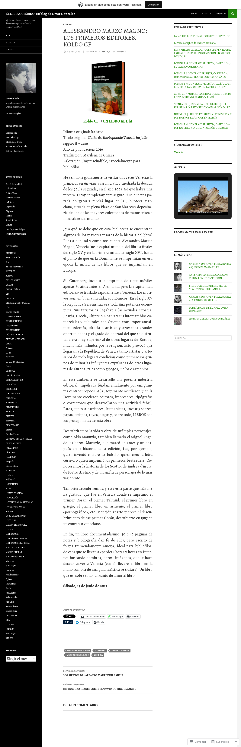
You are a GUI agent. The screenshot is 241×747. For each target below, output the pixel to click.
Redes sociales (12, 597)
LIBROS (9, 529)
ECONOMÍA (11, 402)
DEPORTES (11, 384)
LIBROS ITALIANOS (120, 650)
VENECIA (98, 655)
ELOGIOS (10, 411)
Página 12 (10, 211)
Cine (7, 307)
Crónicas (9, 348)
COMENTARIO (12, 311)
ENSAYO (10, 416)
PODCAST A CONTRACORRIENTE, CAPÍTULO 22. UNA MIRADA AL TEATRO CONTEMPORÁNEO (201, 75)
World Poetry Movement (16, 233)
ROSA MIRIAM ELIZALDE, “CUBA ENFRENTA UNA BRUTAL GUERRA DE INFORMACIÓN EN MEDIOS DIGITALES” (202, 53)
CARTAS (10, 284)
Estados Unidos (12, 434)
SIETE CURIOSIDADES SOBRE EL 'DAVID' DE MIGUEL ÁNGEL (208, 287)
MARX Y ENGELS (14, 552)
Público (9, 215)
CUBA (8, 352)
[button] (194, 205)
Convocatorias (12, 325)
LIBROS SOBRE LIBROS (77, 655)
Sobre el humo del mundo (16, 146)
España (9, 429)
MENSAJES (11, 565)
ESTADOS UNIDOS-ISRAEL (19, 438)
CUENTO (10, 357)
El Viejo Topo (11, 193)
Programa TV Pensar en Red (193, 232)
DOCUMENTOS (13, 393)
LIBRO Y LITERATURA (16, 524)
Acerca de (206, 13)
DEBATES (10, 370)
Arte (7, 262)
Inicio (194, 13)
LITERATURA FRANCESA (18, 542)
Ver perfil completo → (15, 113)
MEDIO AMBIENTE (15, 556)
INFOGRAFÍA (12, 497)
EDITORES (100, 650)
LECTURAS (11, 520)
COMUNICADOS (13, 316)
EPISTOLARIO (12, 425)
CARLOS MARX (13, 280)
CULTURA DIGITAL (15, 361)
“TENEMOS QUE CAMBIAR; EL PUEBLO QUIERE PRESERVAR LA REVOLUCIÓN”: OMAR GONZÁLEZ (202, 105)
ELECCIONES (12, 407)
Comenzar (153, 4)
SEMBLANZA (12, 606)
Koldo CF (91, 121)
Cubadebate (11, 188)
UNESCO (10, 629)
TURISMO (10, 624)
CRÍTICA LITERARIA (15, 339)
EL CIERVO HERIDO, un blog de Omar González (40, 14)
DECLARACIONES (14, 379)
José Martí (10, 511)
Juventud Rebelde (13, 197)
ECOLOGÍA (11, 398)
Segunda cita (11, 132)
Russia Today (11, 220)
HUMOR (10, 488)
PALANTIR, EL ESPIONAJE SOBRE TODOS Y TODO (202, 36)
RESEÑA (67, 24)
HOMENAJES (12, 484)
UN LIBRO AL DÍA (117, 121)
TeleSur (9, 224)
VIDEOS (9, 638)
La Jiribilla (10, 202)
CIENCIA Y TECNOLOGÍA (18, 302)
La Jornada (10, 206)
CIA (7, 293)
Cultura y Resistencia (15, 150)
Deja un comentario (116, 51)
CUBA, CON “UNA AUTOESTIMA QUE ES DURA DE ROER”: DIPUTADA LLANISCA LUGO (202, 95)
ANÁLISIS (11, 253)
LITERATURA (12, 533)
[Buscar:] (203, 338)
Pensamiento (11, 583)
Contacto (221, 13)
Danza (8, 366)
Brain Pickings (12, 137)
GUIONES (10, 470)
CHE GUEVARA (13, 289)
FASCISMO (11, 452)
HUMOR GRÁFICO (14, 493)
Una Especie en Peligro (15, 229)
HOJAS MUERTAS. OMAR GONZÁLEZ (209, 318)
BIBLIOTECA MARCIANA (78, 650)
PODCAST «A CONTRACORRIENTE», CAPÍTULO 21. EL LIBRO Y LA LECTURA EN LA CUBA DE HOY (202, 85)
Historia (9, 475)
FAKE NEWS (12, 447)
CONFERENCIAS (14, 321)
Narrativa (10, 570)
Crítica (8, 343)
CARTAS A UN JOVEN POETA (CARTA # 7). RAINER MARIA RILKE (210, 298)
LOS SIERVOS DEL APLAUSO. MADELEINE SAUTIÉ (93, 673)
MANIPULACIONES (15, 547)
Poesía (8, 588)
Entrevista (10, 420)
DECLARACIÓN (13, 375)
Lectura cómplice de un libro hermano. (195, 43)
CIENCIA (10, 298)
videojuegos (10, 633)
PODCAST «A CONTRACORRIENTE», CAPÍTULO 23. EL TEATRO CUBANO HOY (202, 65)
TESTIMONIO (12, 615)
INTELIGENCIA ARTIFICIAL (19, 502)
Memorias (10, 561)
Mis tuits (178, 152)
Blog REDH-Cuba (14, 141)
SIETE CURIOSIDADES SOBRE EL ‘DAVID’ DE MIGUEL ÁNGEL (99, 687)
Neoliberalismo (12, 574)
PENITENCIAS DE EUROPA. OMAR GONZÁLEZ (208, 309)
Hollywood (10, 479)
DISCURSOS (12, 388)
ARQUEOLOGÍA (13, 257)
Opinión (9, 579)
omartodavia (92, 51)
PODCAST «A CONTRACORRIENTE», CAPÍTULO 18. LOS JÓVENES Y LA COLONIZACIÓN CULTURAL (202, 126)
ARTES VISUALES (14, 266)
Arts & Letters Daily (14, 184)
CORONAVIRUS (13, 330)
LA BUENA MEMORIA (16, 515)
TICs (8, 619)
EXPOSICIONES (13, 443)
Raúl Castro (11, 592)
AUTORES (10, 271)
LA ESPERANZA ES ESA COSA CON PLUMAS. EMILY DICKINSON (208, 276)
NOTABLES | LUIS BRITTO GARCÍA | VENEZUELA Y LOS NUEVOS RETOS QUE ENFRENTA (202, 115)
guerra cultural (12, 465)
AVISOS (9, 275)
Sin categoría (11, 610)
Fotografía (10, 461)
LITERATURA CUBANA (16, 538)
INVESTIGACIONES (15, 506)
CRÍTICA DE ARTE (14, 334)
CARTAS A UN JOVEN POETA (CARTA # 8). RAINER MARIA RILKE (210, 265)
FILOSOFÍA (11, 456)
